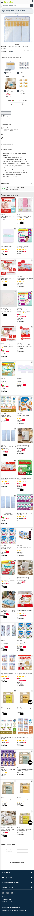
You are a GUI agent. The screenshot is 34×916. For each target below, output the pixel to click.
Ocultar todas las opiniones (17, 862)
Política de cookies (6, 899)
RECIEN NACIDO (6, 113)
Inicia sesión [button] (26, 2)
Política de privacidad (7, 902)
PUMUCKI (4, 46)
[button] (17, 6)
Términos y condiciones (8, 896)
